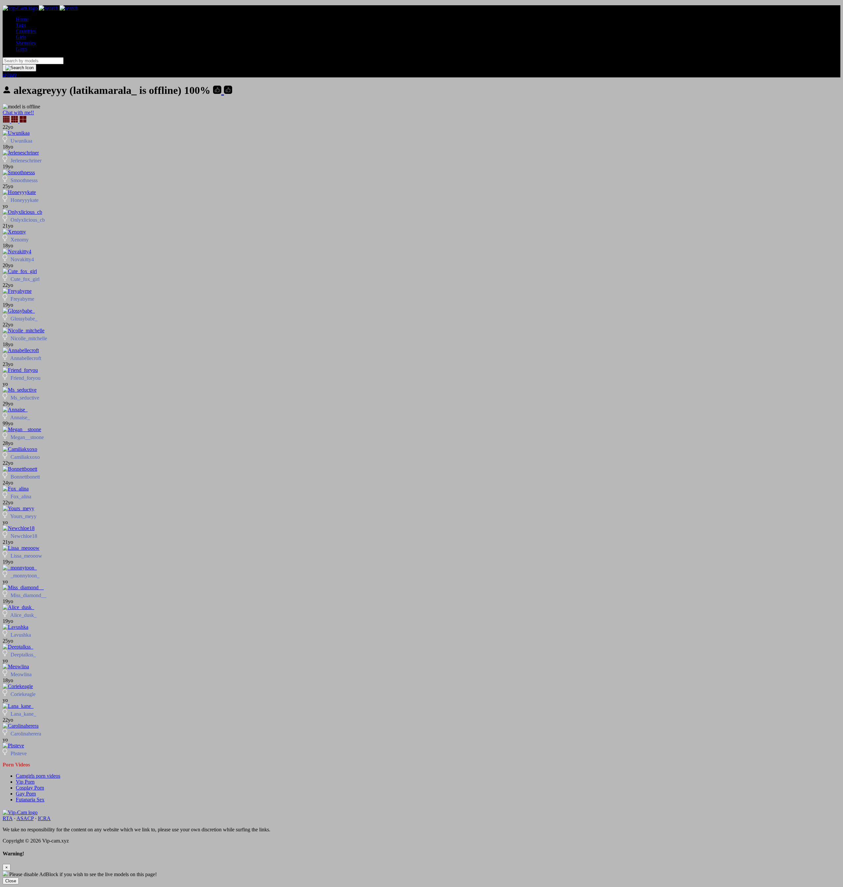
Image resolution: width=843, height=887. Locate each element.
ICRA (44, 818)
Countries (26, 31)
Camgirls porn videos (38, 776)
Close (10, 880)
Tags (21, 25)
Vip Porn (25, 782)
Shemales (26, 43)
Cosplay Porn (30, 787)
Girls (21, 37)
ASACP (25, 818)
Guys (21, 49)
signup (9, 74)
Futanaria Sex (30, 799)
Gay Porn (26, 793)
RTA (8, 818)
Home (22, 19)
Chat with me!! (18, 112)
